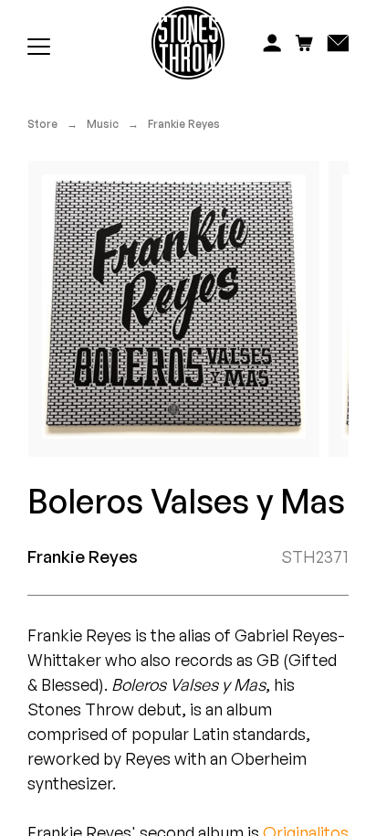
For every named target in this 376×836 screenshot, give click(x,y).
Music (103, 124)
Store (42, 124)
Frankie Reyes (184, 124)
